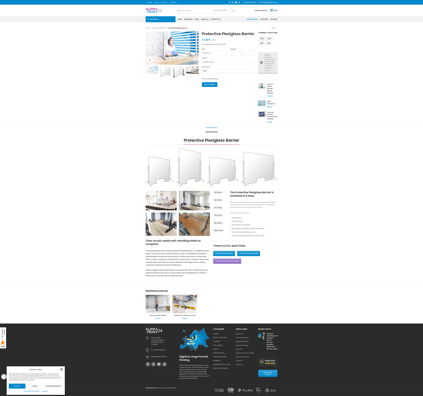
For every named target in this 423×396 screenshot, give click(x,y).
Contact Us (44, 391)
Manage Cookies (4, 377)
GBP (261, 43)
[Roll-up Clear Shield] (158, 304)
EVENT (215, 334)
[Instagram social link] (232, 2)
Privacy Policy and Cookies (31, 391)
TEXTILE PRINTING (220, 357)
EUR (269, 38)
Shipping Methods (242, 341)
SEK (269, 43)
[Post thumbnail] (261, 342)
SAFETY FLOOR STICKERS (249, 253)
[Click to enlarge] (150, 60)
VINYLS (216, 349)
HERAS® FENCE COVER (221, 364)
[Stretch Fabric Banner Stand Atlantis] (261, 90)
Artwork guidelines (242, 337)
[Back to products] (273, 28)
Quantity (233, 49)
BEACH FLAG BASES (220, 368)
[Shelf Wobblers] (261, 104)
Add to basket (209, 84)
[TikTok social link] (238, 2)
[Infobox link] (161, 357)
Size (203, 49)
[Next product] (276, 28)
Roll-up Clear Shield (158, 315)
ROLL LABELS (218, 345)
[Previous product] (271, 28)
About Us (239, 360)
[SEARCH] (233, 10)
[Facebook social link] (229, 2)
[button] (61, 369)
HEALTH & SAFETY (158, 28)
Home (148, 28)
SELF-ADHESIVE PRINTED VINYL (227, 261)
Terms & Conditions (242, 357)
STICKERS (216, 341)
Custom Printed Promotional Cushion (272, 115)
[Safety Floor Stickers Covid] (184, 304)
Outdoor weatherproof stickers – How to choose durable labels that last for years (272, 341)
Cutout (204, 58)
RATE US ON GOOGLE (267, 373)
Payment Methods (242, 345)
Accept (17, 386)
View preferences (53, 386)
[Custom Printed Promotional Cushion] (261, 117)
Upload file (239, 334)
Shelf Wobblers (271, 102)
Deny (35, 386)
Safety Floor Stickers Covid (185, 315)
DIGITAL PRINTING (220, 337)
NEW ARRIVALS (218, 353)
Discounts (239, 349)
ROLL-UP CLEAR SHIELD (224, 253)
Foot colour (206, 67)
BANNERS (216, 360)
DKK (262, 38)
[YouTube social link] (235, 2)
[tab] (211, 130)
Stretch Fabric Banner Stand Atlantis (270, 88)
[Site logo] (154, 10)
